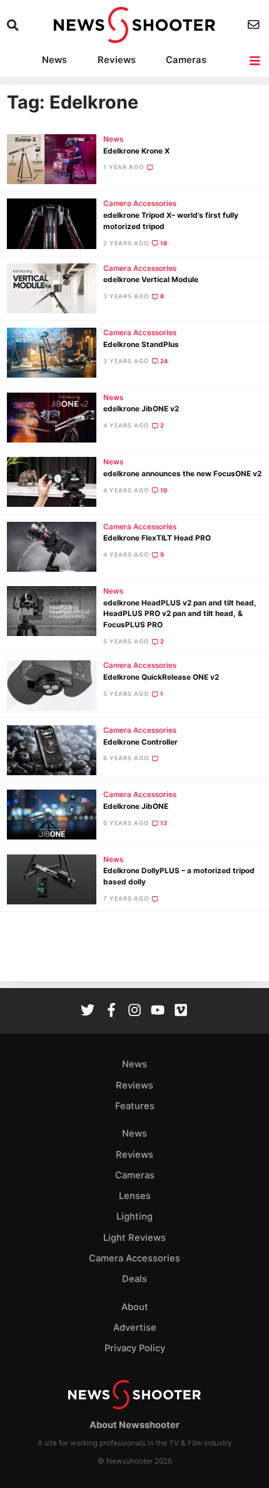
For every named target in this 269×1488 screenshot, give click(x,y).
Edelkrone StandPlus (141, 344)
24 (164, 361)
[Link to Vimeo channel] (181, 1011)
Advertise (134, 1327)
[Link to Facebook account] (111, 1011)
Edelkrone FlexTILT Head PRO (157, 538)
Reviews (117, 60)
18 (164, 243)
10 (164, 490)
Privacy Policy (134, 1348)
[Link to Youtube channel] (158, 1011)
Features (135, 1106)
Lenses (135, 1196)
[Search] (14, 25)
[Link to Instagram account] (134, 1011)
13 (164, 823)
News (54, 60)
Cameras (186, 60)
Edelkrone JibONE (135, 806)
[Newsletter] (255, 25)
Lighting (134, 1216)
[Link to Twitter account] (87, 1011)
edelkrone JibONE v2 (141, 408)
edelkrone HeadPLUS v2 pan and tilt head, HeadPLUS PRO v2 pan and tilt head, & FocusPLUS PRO (179, 614)
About (134, 1307)
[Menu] (255, 61)
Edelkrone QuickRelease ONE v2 (161, 677)
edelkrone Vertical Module (150, 279)
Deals (134, 1279)
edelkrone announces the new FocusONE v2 (182, 473)
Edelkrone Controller (140, 742)
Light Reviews (134, 1237)
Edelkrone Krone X (136, 151)
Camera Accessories (139, 203)
